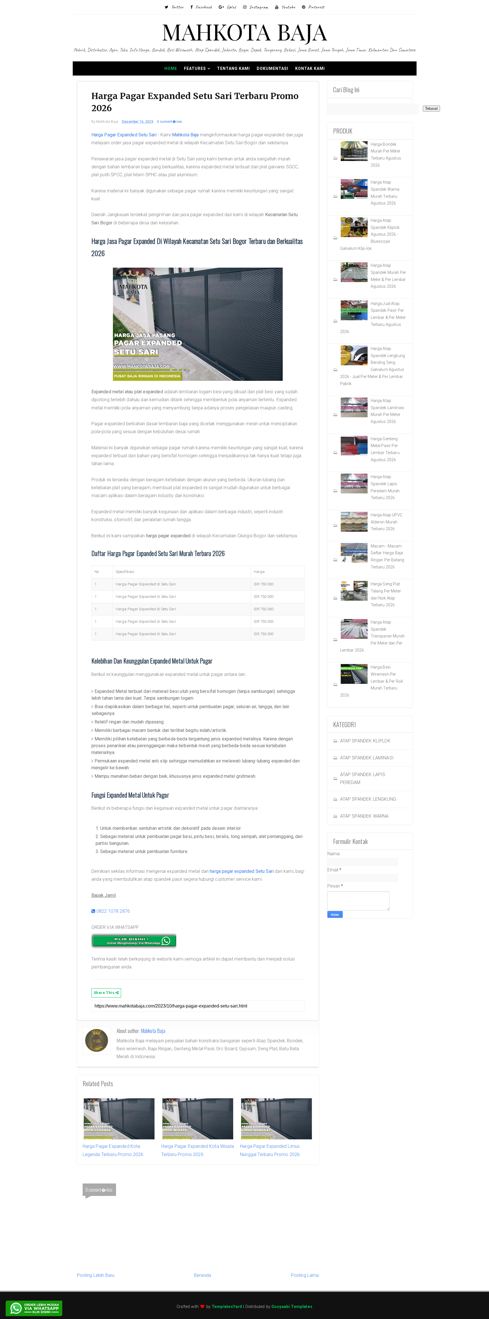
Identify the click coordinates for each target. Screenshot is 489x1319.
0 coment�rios (169, 122)
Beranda (202, 1275)
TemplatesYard (227, 1306)
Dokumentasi (272, 68)
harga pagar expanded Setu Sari (242, 871)
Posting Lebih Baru (96, 1275)
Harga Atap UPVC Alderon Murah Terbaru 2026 (386, 522)
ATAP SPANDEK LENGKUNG (368, 799)
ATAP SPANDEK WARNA (364, 816)
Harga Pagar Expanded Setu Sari (124, 135)
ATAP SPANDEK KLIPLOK (365, 741)
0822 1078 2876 (112, 911)
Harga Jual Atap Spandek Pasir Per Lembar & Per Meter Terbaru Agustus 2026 (373, 317)
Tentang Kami (233, 68)
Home (170, 68)
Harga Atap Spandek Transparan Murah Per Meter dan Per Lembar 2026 (372, 636)
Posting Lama (305, 1275)
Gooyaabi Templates (291, 1306)
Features (195, 68)
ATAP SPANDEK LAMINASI (367, 758)
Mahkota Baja (185, 135)
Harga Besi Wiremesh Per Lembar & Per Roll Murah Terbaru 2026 (371, 681)
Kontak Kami (310, 68)
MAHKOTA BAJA (244, 31)
